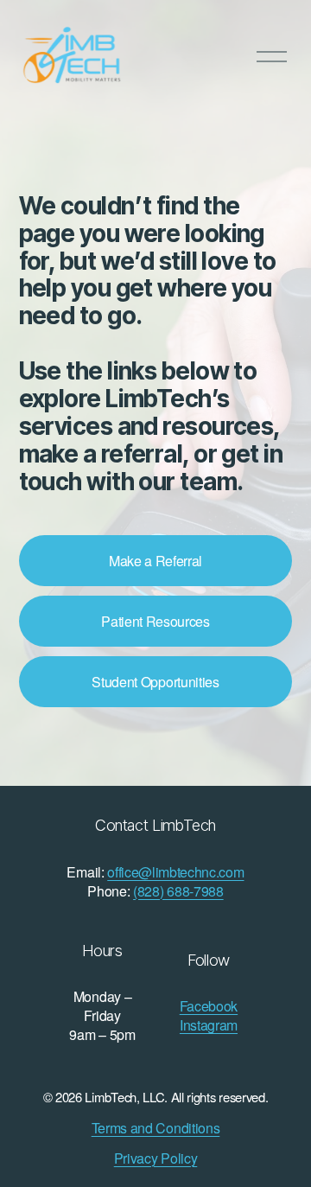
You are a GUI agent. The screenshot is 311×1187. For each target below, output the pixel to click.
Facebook (209, 1006)
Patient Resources (155, 621)
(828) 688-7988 (178, 891)
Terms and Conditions (156, 1128)
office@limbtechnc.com (175, 872)
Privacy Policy (156, 1158)
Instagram (209, 1025)
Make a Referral (155, 561)
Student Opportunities (155, 682)
